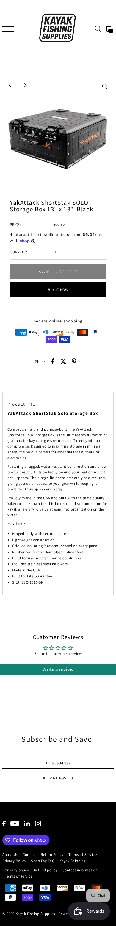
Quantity (18, 252)
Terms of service (18, 876)
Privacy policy (17, 870)
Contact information (80, 870)
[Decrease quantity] (85, 251)
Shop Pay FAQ (42, 860)
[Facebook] (4, 823)
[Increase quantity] (99, 251)
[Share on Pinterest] (74, 361)
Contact (29, 854)
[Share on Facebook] (53, 361)
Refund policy (46, 870)
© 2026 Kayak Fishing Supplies (28, 913)
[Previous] (10, 85)
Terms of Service (82, 854)
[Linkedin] (27, 823)
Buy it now (58, 289)
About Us (10, 854)
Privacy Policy (14, 860)
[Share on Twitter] (63, 361)
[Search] (97, 29)
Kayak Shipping (72, 860)
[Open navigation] (9, 28)
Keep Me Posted (58, 778)
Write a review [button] (58, 669)
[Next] (25, 85)
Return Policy (52, 854)
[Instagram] (38, 823)
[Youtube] (14, 823)
